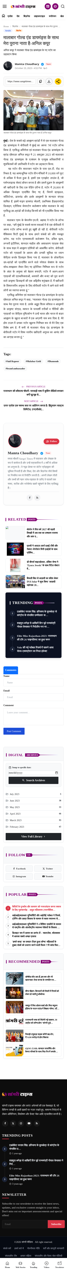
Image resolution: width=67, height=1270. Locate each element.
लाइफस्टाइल (39, 16)
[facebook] (30, 498)
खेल (62, 16)
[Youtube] (29, 1123)
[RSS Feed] (37, 498)
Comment (8, 705)
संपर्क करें (7, 1248)
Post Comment (14, 731)
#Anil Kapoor (12, 361)
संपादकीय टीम (11, 1255)
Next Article (31, 401)
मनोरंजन (52, 16)
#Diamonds (53, 361)
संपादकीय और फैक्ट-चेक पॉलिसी (48, 1255)
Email (6, 690)
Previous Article (35, 386)
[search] (62, 6)
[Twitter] (13, 1123)
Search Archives (33, 780)
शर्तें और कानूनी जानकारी (53, 1248)
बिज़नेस (27, 16)
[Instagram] (21, 1123)
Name (6, 676)
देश (18, 16)
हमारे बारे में (19, 1248)
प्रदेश (10, 16)
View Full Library (33, 836)
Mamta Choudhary (27, 64)
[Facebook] (5, 1123)
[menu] (4, 6)
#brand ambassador (15, 368)
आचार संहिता (25, 1255)
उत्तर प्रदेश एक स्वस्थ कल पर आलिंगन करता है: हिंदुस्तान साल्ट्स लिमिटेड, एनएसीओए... (34, 407)
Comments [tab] (10, 670)
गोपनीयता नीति (33, 1248)
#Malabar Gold (33, 361)
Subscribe (56, 1224)
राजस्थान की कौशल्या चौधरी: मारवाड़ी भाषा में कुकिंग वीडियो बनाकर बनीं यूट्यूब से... (33, 393)
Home (6, 26)
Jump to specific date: (20, 767)
